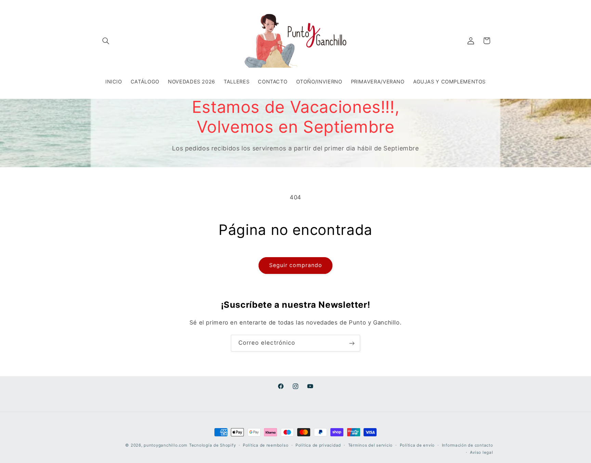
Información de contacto (467, 445)
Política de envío (417, 445)
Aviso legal (481, 452)
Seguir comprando (295, 265)
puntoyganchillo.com (165, 445)
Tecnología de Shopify (212, 445)
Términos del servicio (370, 445)
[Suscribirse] (352, 343)
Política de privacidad (318, 445)
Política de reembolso (265, 445)
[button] (106, 41)
